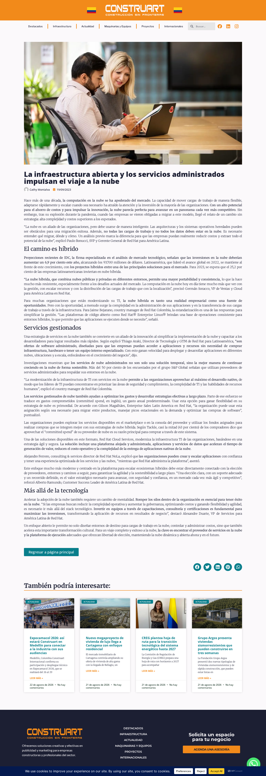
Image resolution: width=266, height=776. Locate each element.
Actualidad (87, 26)
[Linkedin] (228, 26)
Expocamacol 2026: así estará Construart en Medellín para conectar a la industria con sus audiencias (48, 645)
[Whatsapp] (253, 764)
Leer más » (36, 678)
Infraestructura (62, 26)
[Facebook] (219, 26)
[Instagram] (237, 26)
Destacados (35, 26)
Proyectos (148, 26)
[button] (197, 567)
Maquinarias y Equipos (117, 26)
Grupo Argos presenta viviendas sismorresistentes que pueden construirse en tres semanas (215, 645)
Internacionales (173, 26)
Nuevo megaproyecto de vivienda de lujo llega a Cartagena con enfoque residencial (104, 643)
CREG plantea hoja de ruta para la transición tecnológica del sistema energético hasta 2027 (160, 643)
